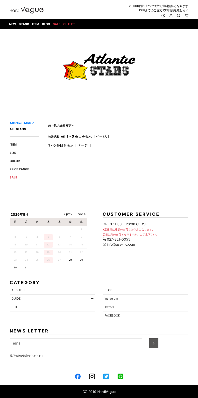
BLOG (46, 24)
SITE (15, 307)
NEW (12, 24)
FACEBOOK (112, 315)
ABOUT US (19, 290)
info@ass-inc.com (120, 244)
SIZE (13, 153)
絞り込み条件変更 (59, 125)
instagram (111, 298)
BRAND (24, 24)
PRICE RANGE (19, 169)
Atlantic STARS (20, 123)
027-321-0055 (118, 239)
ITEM (35, 24)
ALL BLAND (18, 129)
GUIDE (16, 298)
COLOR (15, 161)
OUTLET (69, 24)
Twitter (109, 307)
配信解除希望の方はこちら (27, 356)
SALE (56, 24)
